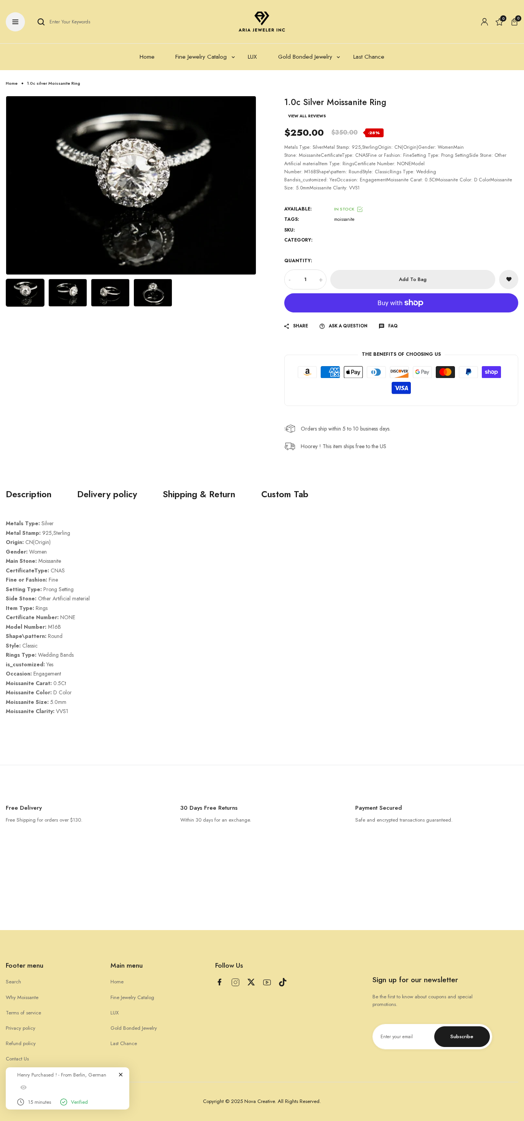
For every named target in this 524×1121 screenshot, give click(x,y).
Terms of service (23, 1012)
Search (13, 981)
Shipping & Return (199, 494)
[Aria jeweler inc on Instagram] (235, 982)
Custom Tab (284, 494)
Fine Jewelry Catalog (132, 997)
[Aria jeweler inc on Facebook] (219, 982)
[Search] (41, 22)
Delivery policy (107, 494)
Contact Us (17, 1058)
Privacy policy (20, 1028)
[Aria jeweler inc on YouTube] (267, 982)
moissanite (344, 219)
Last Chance (123, 1043)
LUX (114, 1012)
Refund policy (21, 1043)
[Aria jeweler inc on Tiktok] (282, 982)
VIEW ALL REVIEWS (307, 116)
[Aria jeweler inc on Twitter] (251, 982)
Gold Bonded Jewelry (133, 1028)
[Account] (484, 22)
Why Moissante (22, 997)
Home (12, 83)
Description (28, 494)
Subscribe (461, 1036)
